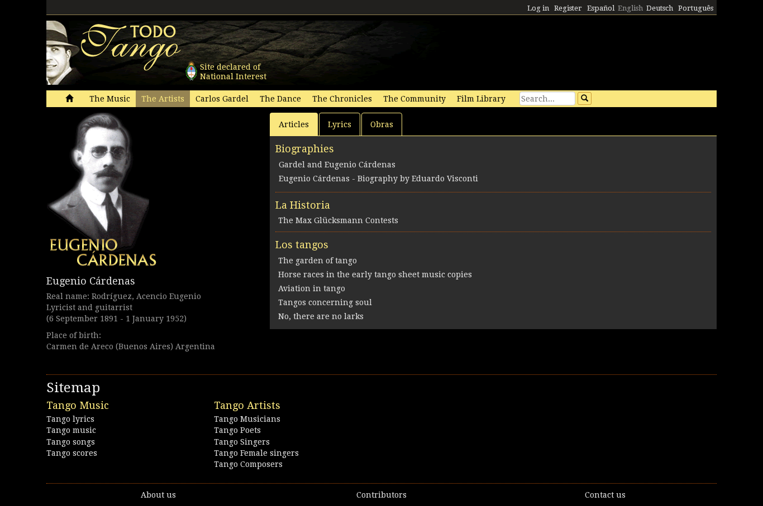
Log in (538, 8)
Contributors (381, 494)
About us (158, 494)
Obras (381, 124)
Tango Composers (248, 464)
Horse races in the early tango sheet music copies (375, 274)
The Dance (280, 98)
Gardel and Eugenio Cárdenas (337, 164)
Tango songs (70, 441)
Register (568, 8)
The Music (109, 98)
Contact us (605, 494)
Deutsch (659, 8)
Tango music (71, 430)
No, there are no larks (321, 316)
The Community (414, 98)
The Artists (162, 98)
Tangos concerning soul (325, 302)
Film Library (481, 98)
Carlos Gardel (222, 98)
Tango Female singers (256, 453)
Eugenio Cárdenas (90, 281)
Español (600, 8)
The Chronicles (342, 98)
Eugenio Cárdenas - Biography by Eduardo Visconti (378, 178)
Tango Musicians (247, 419)
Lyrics (339, 124)
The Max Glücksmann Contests (338, 220)
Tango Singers (242, 441)
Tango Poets (237, 430)
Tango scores (71, 453)
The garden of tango (317, 260)
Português (695, 8)
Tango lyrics (70, 419)
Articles (294, 124)
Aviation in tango (311, 288)
